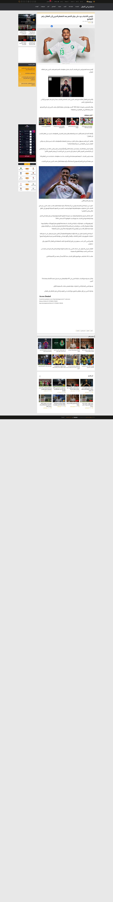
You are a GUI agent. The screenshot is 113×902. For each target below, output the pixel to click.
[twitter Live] (26, 1)
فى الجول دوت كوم (89, 417)
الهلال (88, 330)
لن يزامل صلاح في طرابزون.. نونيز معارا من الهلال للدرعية (73, 388)
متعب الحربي (83, 330)
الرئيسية (77, 6)
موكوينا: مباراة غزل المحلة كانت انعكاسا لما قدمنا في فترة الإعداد (59, 404)
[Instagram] (28, 1)
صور (61, 1)
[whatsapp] (35, 1)
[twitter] (24, 1)
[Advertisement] (83, 268)
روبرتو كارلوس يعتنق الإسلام (27, 74)
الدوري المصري (49, 1)
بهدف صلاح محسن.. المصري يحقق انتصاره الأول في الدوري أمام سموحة (32, 43)
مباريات (72, 1)
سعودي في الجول (72, 406)
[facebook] (22, 1)
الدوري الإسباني (59, 392)
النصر (91, 330)
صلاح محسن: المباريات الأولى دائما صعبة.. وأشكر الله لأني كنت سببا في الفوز (46, 405)
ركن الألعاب (56, 1)
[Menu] (94, 1)
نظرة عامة (71, 6)
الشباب (78, 330)
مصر (81, 1)
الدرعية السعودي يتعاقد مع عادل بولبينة (73, 404)
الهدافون (53, 6)
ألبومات (36, 6)
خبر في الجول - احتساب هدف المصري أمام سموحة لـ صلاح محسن (87, 405)
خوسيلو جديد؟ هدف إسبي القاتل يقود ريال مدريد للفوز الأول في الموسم (59, 389)
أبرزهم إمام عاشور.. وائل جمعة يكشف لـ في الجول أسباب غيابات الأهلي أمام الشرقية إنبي (27, 78)
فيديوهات (66, 1)
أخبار (76, 1)
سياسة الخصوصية (69, 417)
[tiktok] (33, 1)
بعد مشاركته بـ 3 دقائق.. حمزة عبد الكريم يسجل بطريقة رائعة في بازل (27, 69)
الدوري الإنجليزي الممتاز (32, 181)
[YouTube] (31, 1)
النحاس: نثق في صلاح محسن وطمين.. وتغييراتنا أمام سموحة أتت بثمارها (87, 389)
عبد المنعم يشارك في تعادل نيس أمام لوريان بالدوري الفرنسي (45, 388)
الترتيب (65, 6)
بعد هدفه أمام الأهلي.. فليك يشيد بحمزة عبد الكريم (27, 84)
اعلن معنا (62, 417)
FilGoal (89, 22)
